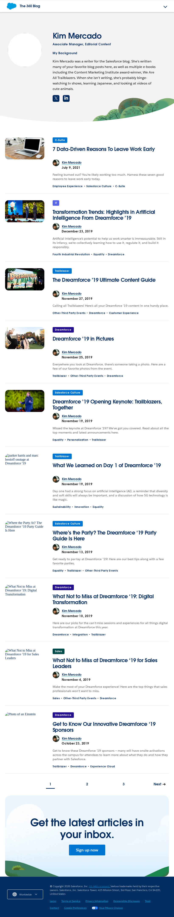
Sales (58, 651)
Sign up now (87, 850)
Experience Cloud (102, 766)
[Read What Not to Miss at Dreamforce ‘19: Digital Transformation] (24, 596)
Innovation (81, 506)
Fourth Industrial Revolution (71, 254)
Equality (99, 254)
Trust (147, 901)
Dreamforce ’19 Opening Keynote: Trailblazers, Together (107, 404)
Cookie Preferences (75, 908)
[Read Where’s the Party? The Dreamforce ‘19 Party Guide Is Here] (24, 532)
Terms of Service (70, 901)
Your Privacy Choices (111, 908)
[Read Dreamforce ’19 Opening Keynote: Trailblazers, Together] (24, 401)
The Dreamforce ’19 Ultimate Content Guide (104, 280)
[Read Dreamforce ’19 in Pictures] (24, 338)
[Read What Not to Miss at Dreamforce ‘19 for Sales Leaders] (24, 660)
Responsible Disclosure (126, 901)
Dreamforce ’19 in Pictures (83, 339)
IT (56, 202)
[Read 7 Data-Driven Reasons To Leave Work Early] (24, 148)
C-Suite (60, 140)
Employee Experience (68, 186)
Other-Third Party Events (69, 313)
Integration (80, 634)
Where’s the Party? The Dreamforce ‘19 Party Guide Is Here (105, 535)
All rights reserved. (100, 886)
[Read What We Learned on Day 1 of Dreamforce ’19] (24, 465)
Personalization (77, 439)
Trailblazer (62, 270)
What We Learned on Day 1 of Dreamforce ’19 (107, 465)
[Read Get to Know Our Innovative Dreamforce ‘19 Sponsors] (24, 723)
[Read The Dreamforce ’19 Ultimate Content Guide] (24, 279)
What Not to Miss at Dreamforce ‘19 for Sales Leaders (105, 663)
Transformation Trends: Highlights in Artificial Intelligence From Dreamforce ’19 (104, 215)
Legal (53, 901)
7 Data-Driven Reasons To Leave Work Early (104, 149)
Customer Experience (124, 313)
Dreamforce (116, 254)
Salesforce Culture (99, 186)
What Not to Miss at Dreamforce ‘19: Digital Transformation (103, 599)
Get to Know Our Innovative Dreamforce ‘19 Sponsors (104, 727)
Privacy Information (97, 901)
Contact (54, 908)
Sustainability (62, 506)
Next (157, 784)
